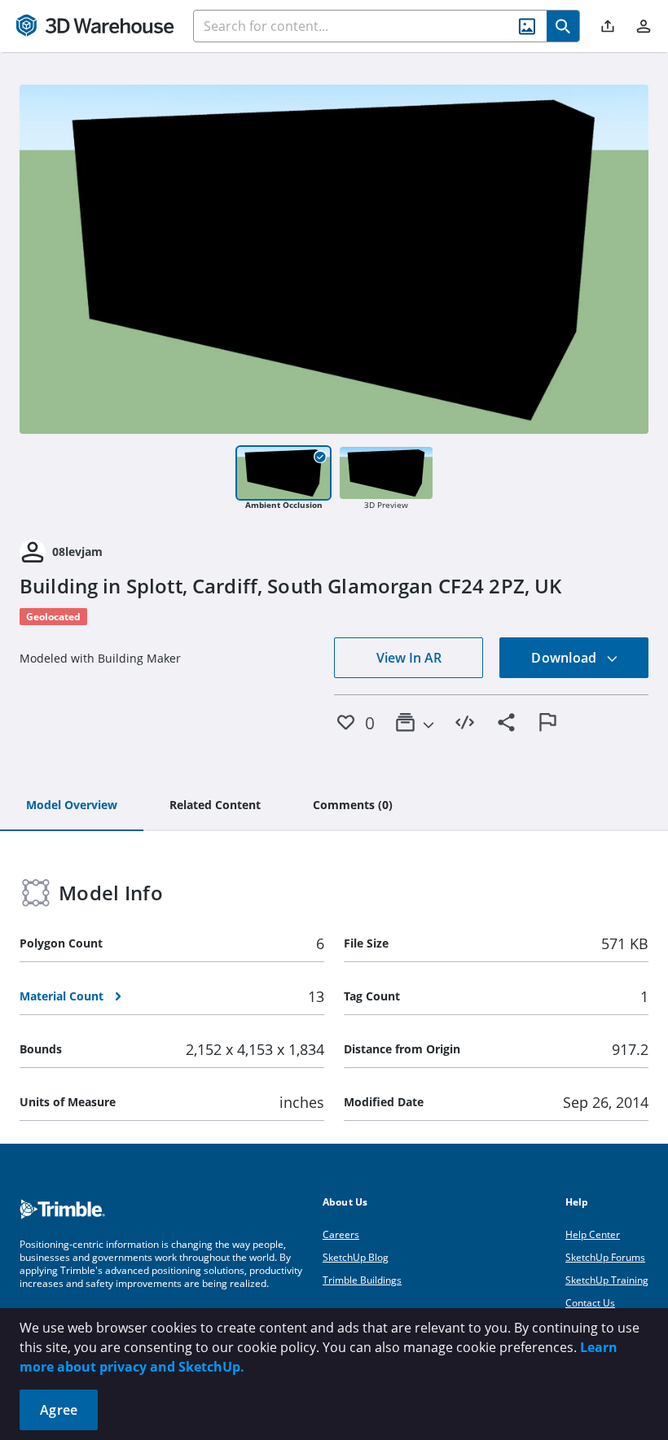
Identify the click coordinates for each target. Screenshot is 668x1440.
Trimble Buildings (362, 1280)
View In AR (409, 658)
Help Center (592, 1234)
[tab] (71, 806)
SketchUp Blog (356, 1257)
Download (565, 658)
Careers (341, 1234)
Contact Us (590, 1303)
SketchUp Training (606, 1280)
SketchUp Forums (605, 1257)
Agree (58, 1410)
